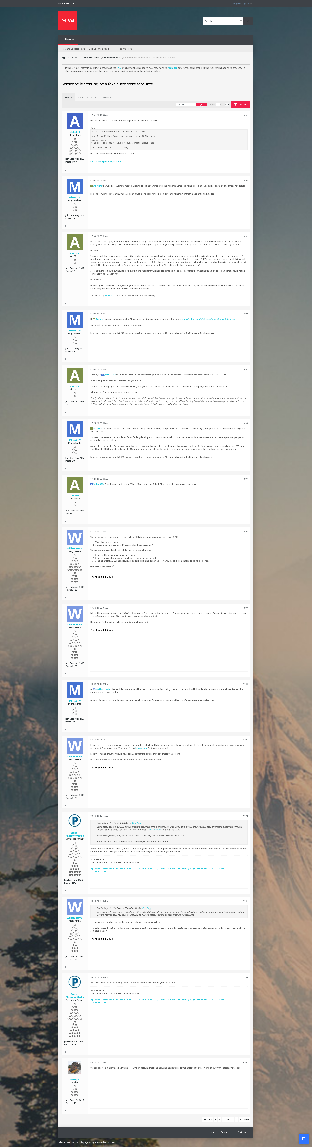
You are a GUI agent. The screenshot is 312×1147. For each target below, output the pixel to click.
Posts (68, 97)
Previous (207, 1119)
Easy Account (141, 747)
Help (212, 1132)
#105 (245, 1062)
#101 (245, 739)
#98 (246, 531)
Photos (107, 97)
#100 (245, 683)
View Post (136, 822)
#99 (246, 607)
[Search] (248, 21)
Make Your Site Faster (168, 868)
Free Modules (202, 868)
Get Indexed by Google (186, 868)
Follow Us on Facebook (216, 868)
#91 (246, 115)
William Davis (103, 689)
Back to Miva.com (66, 3)
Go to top (242, 1132)
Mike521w (111, 374)
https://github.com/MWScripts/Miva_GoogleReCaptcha (208, 319)
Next (246, 1119)
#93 (246, 236)
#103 (245, 900)
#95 (246, 369)
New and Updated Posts (73, 48)
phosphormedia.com (98, 871)
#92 (246, 180)
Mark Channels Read (99, 48)
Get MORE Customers (124, 868)
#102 (245, 815)
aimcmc (98, 185)
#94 (246, 313)
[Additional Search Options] (241, 21)
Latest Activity (87, 97)
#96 (246, 423)
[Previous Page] (226, 104)
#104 (245, 977)
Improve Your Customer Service (102, 868)
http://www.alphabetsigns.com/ (105, 161)
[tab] (68, 97)
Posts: (68, 161)
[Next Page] (228, 104)
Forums (69, 39)
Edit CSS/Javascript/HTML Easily (146, 868)
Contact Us (226, 1132)
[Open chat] (304, 1139)
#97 (246, 478)
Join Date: (70, 158)
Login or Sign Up (241, 3)
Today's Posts (125, 48)
